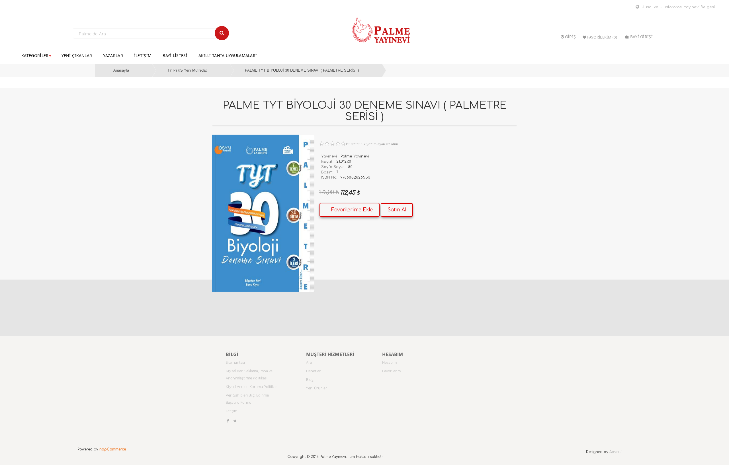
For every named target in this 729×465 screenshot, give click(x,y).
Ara (309, 362)
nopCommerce (112, 449)
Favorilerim (391, 370)
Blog (310, 379)
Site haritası (235, 362)
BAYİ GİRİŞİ (641, 36)
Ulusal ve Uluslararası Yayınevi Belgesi (677, 7)
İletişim (231, 410)
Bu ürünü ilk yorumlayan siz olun (372, 144)
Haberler (313, 370)
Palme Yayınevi (355, 156)
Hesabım (389, 362)
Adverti (615, 452)
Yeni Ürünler (316, 388)
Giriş (570, 36)
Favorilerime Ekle (352, 210)
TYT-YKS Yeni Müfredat (187, 70)
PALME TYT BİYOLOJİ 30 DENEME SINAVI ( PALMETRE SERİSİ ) (302, 70)
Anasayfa (121, 70)
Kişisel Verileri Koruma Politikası (252, 386)
